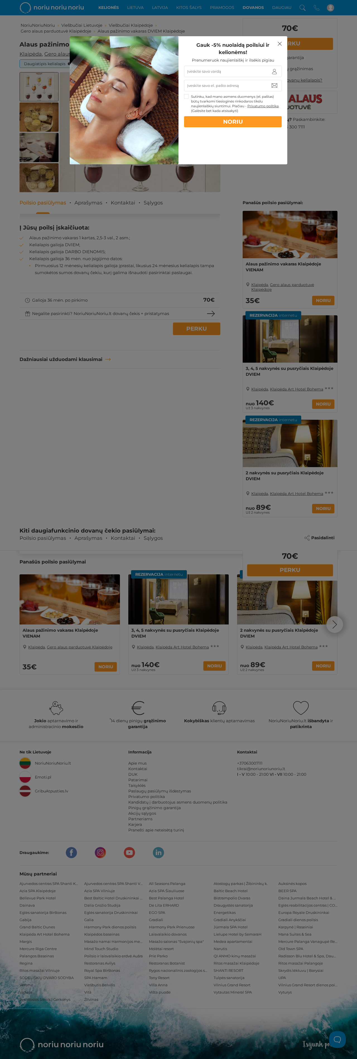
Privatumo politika (263, 106)
